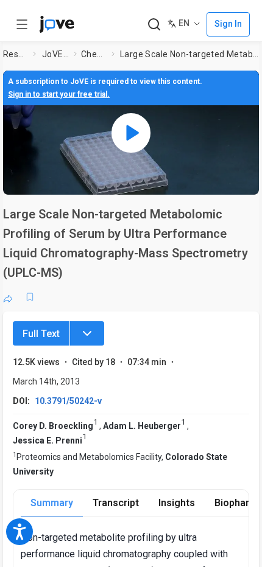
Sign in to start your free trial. (59, 94)
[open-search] (154, 24)
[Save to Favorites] (30, 297)
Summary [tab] (51, 503)
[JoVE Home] (56, 24)
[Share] (8, 297)
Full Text (41, 333)
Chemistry (94, 54)
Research (15, 54)
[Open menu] (22, 24)
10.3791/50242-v (68, 401)
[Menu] (87, 333)
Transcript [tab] (116, 503)
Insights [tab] (176, 503)
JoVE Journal (55, 54)
